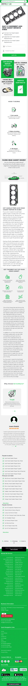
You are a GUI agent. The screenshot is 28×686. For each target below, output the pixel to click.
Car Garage (3, 638)
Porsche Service (19, 588)
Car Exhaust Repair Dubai (11, 520)
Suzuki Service (9, 593)
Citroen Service (18, 564)
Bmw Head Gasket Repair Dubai (13, 486)
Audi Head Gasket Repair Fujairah (13, 468)
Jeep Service (18, 574)
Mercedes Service (8, 583)
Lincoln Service (9, 579)
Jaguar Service (9, 574)
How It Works (4, 633)
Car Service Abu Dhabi (6, 647)
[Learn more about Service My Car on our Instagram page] (8, 661)
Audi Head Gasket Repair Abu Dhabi (14, 461)
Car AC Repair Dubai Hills (11, 525)
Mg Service (17, 583)
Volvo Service (18, 595)
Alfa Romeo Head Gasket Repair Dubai (14, 478)
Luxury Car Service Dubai (11, 512)
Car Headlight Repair (10, 518)
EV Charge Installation (6, 643)
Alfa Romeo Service (19, 557)
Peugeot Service (9, 588)
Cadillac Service (19, 562)
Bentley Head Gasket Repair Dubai (13, 483)
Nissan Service (9, 586)
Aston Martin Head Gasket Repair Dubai (15, 481)
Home (2, 631)
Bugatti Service (9, 562)
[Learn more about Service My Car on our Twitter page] (2, 661)
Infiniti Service (18, 572)
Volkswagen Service (8, 595)
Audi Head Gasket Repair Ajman (13, 463)
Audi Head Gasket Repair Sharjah (13, 474)
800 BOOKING (7, 615)
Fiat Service (10, 567)
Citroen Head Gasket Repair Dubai (13, 496)
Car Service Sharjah (5, 645)
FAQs (2, 634)
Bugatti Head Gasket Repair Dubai (13, 488)
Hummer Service (19, 571)
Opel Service (18, 586)
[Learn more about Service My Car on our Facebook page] (5, 661)
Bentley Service (9, 560)
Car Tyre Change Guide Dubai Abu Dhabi (15, 515)
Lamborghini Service (20, 576)
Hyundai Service (9, 572)
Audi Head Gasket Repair (11, 458)
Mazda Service (9, 581)
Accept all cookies (14, 684)
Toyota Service (18, 593)
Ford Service (18, 567)
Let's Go (14, 55)
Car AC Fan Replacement (11, 528)
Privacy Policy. (14, 681)
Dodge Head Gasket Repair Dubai (13, 499)
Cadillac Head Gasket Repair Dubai (13, 491)
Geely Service (9, 569)
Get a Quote (14, 549)
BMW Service (18, 560)
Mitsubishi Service (19, 585)
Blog (2, 640)
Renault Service (9, 590)
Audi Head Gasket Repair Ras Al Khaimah (15, 471)
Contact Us (3, 636)
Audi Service (18, 559)
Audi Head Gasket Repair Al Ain (12, 466)
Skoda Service (9, 591)
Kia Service (10, 576)
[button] (13, 411)
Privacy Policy (4, 652)
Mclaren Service (19, 581)
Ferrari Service (18, 566)
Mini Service (10, 585)
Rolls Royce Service (19, 590)
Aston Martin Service (8, 559)
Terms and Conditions (6, 650)
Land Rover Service (8, 578)
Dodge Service (9, 566)
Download (3, 641)
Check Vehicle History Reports (12, 510)
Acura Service (9, 557)
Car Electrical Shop (9, 523)
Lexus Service (18, 578)
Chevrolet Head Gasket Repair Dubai (14, 494)
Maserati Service (19, 579)
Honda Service (9, 571)
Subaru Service (18, 591)
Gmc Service (18, 569)
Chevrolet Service (9, 564)
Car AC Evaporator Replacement (13, 507)
